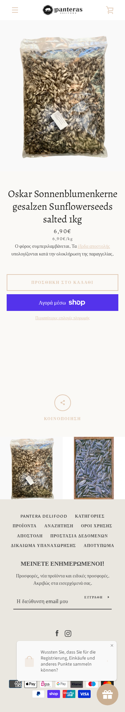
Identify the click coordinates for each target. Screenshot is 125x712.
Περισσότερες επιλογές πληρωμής (62, 318)
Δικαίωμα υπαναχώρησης (43, 545)
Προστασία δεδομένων (79, 536)
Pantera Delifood (43, 516)
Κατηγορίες (90, 516)
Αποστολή (30, 536)
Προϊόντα (25, 526)
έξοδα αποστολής (94, 246)
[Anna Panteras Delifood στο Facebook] (57, 633)
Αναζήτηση (58, 526)
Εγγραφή (93, 597)
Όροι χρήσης (96, 526)
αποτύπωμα (99, 545)
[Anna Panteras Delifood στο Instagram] (68, 633)
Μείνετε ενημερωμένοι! (62, 563)
